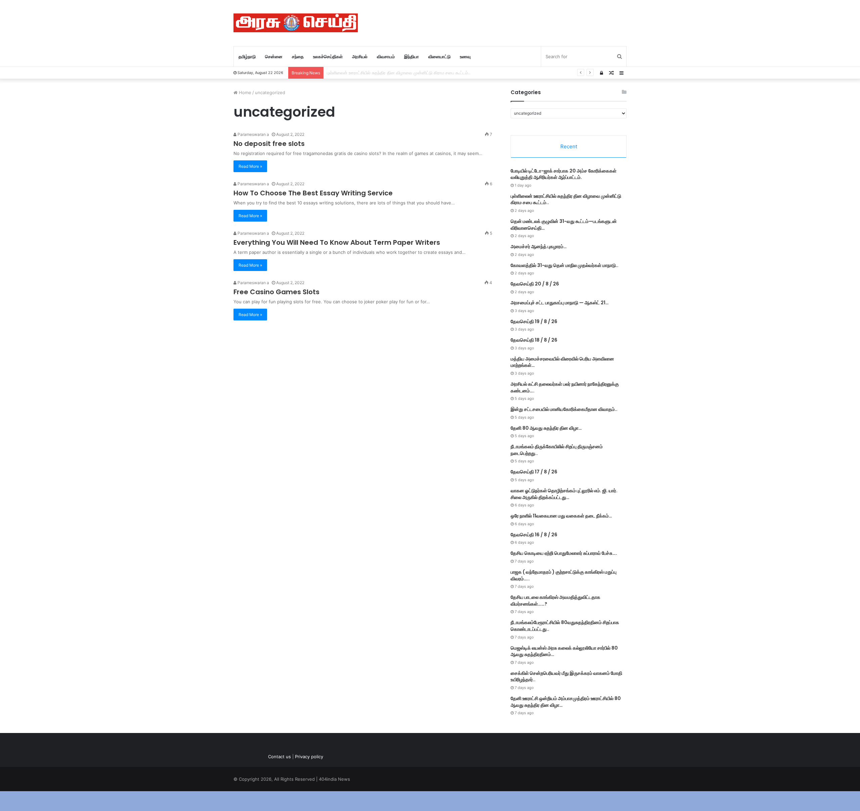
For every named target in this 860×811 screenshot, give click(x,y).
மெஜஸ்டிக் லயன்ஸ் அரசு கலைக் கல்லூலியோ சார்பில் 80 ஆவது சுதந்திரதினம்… (564, 651)
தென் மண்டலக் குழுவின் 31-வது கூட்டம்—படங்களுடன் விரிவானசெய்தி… (564, 224)
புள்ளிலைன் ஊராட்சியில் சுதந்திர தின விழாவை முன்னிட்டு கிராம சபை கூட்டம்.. (566, 199)
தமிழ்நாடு (247, 56)
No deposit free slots (269, 143)
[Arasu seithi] (295, 22)
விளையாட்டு (439, 56)
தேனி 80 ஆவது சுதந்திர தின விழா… (546, 428)
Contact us (279, 756)
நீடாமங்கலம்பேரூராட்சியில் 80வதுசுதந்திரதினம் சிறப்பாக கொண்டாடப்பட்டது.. (565, 625)
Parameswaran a (252, 134)
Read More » (250, 166)
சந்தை (298, 56)
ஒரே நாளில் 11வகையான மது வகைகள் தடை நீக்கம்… (561, 515)
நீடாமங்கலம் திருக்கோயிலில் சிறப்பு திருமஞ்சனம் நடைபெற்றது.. (557, 450)
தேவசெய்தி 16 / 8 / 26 (534, 534)
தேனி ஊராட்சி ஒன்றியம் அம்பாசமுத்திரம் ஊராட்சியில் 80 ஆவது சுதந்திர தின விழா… (566, 701)
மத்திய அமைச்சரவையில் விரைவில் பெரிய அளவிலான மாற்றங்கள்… (562, 362)
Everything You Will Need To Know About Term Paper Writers (336, 242)
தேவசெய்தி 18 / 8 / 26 (534, 340)
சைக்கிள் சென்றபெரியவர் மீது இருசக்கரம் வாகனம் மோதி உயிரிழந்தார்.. (566, 676)
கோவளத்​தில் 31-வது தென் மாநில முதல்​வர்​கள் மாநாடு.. (564, 265)
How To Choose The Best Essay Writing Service (313, 193)
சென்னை (274, 56)
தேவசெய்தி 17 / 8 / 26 (534, 471)
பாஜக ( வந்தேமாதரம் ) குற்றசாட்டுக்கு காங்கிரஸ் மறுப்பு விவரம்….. (563, 575)
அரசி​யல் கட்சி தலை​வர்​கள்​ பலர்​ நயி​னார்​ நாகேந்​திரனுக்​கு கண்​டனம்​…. (565, 387)
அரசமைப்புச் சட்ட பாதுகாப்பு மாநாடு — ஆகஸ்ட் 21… (560, 302)
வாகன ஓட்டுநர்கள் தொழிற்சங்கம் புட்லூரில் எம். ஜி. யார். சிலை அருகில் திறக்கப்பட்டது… (564, 494)
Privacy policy (309, 756)
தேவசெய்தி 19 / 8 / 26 (534, 321)
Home (244, 92)
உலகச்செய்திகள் (328, 56)
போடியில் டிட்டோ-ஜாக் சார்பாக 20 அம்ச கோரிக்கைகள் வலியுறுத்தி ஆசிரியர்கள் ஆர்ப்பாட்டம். (563, 174)
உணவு (465, 56)
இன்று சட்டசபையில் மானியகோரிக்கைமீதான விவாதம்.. (564, 409)
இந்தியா (411, 56)
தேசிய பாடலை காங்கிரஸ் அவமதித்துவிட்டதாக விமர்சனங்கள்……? (555, 600)
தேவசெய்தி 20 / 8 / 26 (535, 283)
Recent (568, 146)
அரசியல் (360, 56)
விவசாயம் (386, 56)
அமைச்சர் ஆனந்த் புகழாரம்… (539, 246)
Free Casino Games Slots (276, 292)
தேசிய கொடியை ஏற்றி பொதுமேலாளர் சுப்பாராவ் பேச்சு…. (564, 553)
